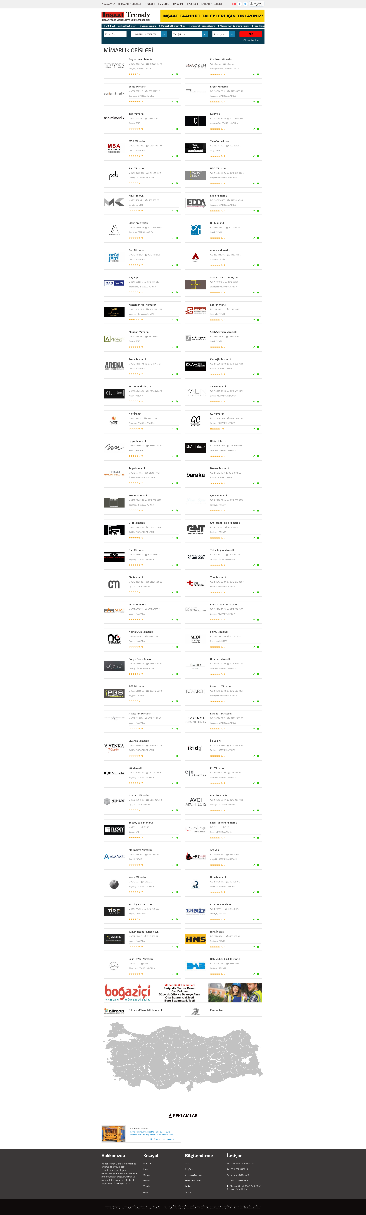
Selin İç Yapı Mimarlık (141, 958)
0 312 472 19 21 (137, 636)
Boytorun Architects (140, 59)
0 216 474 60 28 (137, 664)
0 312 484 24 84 (137, 391)
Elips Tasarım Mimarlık (223, 822)
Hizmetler (164, 3)
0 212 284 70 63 (236, 609)
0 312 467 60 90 (137, 445)
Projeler (150, 3)
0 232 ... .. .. (135, 827)
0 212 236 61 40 (218, 418)
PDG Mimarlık (218, 168)
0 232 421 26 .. (137, 118)
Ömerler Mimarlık (220, 659)
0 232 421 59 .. (234, 336)
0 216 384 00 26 (237, 173)
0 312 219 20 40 (154, 718)
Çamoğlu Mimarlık (220, 359)
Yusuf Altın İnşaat (220, 141)
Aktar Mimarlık (137, 604)
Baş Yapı (133, 277)
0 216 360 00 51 (218, 91)
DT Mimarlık (217, 222)
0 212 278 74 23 (236, 745)
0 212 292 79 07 (219, 800)
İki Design (215, 740)
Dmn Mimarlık (218, 877)
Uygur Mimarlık (138, 440)
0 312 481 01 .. (218, 527)
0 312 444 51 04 (137, 364)
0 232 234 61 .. (235, 255)
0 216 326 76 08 (219, 364)
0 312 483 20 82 (137, 146)
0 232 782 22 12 (137, 309)
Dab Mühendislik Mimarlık (225, 958)
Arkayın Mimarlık (220, 250)
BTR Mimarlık (137, 522)
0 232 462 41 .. (218, 936)
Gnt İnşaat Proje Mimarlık (225, 522)
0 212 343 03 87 (219, 582)
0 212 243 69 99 (155, 227)
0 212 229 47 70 (137, 64)
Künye (188, 1192)
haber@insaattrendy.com (242, 1163)
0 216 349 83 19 (137, 173)
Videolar (147, 1186)
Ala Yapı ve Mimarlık (140, 849)
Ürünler (137, 3)
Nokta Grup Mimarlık (141, 631)
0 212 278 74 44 (219, 745)
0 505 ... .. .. (216, 64)
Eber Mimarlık (218, 304)
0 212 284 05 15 (137, 500)
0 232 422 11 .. (218, 336)
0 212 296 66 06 (155, 582)
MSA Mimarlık (137, 141)
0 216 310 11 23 (218, 473)
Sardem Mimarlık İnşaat (224, 277)
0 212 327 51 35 (137, 554)
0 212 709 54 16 (137, 227)
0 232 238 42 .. (137, 200)
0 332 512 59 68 (137, 691)
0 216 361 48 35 (218, 200)
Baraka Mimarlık (219, 468)
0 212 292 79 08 (236, 800)
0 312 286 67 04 (219, 500)
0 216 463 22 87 (219, 664)
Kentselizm (216, 1010)
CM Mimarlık (136, 577)
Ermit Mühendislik (220, 904)
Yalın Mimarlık (218, 386)
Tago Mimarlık (137, 468)
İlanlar (205, 3)
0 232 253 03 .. (137, 336)
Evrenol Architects (221, 713)
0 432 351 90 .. (218, 146)
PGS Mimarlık (136, 686)
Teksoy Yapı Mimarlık (141, 822)
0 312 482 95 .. (218, 963)
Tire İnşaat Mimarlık (140, 904)
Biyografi (178, 3)
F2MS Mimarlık (219, 631)
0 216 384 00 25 (219, 173)
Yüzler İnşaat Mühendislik (144, 931)
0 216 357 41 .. (136, 418)
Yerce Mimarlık (137, 877)
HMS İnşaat (217, 931)
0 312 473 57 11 (154, 609)
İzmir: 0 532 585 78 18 (239, 1175)
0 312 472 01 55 (137, 609)
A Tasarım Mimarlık (140, 713)
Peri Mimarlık (136, 250)
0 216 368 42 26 (219, 773)
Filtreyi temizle (251, 40)
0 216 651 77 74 (153, 473)
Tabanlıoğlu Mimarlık (222, 549)
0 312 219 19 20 (137, 718)
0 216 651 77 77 (137, 473)
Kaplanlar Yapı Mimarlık (142, 304)
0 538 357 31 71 (137, 91)
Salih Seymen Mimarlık (223, 331)
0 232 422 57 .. (218, 227)
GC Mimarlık (217, 413)
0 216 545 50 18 (235, 445)
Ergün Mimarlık (219, 86)
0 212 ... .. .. (216, 827)
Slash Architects (138, 222)
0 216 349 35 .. (218, 854)
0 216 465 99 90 (219, 391)
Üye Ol (188, 1163)
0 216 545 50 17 (218, 445)
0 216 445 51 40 (236, 664)
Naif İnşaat (135, 413)
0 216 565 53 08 (137, 527)
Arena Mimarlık (137, 359)
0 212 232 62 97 (137, 582)
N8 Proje (215, 113)
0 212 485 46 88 (219, 118)
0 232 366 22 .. (218, 309)
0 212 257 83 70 (137, 773)
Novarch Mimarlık (220, 686)
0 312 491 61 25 (154, 255)
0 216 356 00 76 (137, 745)
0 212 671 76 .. (218, 282)
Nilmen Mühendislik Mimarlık (146, 1010)
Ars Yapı (214, 849)
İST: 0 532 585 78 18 (239, 1169)
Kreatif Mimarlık (138, 495)
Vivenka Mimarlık (139, 740)
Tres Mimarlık (218, 577)
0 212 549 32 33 (219, 691)
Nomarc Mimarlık (139, 795)
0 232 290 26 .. (137, 854)
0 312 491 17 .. (217, 909)
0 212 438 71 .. (218, 882)
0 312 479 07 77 (155, 146)
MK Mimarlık (136, 195)
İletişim (217, 3)
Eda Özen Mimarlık (221, 59)
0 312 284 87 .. (137, 936)
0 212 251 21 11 (218, 554)
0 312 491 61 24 (137, 255)
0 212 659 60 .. (137, 282)
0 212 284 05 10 (154, 500)
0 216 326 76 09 (236, 364)
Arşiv (145, 1192)
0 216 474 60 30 (155, 664)
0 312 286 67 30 (236, 500)
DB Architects (218, 440)
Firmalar (123, 3)
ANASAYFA (109, 3)
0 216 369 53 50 (236, 91)
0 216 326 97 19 (218, 718)
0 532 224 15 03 (137, 800)
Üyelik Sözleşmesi (193, 1175)
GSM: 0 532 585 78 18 (238, 1180)
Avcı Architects (219, 795)
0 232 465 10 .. (235, 227)
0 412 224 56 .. (137, 909)
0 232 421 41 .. (153, 336)
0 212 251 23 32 (234, 554)
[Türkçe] (233, 3)
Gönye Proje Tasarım (141, 659)
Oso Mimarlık (136, 549)
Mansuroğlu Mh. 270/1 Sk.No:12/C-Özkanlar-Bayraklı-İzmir (244, 1187)
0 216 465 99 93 (236, 391)
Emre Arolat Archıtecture (224, 604)
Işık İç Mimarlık (218, 495)
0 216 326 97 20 (236, 718)
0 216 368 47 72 (236, 773)
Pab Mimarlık (136, 168)
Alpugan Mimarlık (139, 331)
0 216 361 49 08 (236, 200)
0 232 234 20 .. (218, 255)
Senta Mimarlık (137, 86)
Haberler (192, 3)
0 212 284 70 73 (219, 609)
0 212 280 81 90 (236, 418)
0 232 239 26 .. (153, 200)
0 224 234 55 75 (219, 636)
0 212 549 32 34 (236, 691)
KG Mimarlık (136, 768)
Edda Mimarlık (218, 195)
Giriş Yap (189, 1169)
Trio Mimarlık (136, 113)
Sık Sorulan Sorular (193, 1180)
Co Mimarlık (217, 768)
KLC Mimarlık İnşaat (140, 386)
